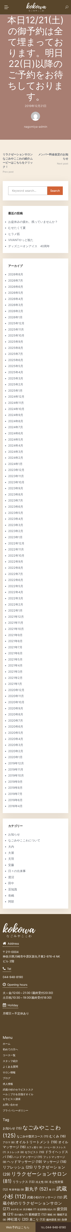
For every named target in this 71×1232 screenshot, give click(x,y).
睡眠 (52, 1214)
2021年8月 (15, 641)
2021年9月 (15, 635)
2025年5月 (15, 366)
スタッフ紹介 (10, 1060)
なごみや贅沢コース (32, 1136)
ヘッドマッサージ (24, 1162)
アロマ (9, 1142)
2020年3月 (15, 745)
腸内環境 (53, 1219)
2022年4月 (15, 592)
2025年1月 (15, 390)
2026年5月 (15, 292)
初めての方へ (10, 1049)
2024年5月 (15, 439)
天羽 (11, 859)
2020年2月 (15, 751)
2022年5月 (15, 586)
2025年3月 (15, 378)
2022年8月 (15, 568)
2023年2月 (15, 531)
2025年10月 (16, 335)
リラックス (24, 1182)
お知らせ (14, 834)
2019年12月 (16, 763)
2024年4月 (15, 445)
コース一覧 (9, 1055)
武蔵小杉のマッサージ (44, 1197)
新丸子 (36, 1189)
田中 (11, 883)
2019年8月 (15, 787)
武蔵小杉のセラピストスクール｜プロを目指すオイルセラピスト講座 (18, 1094)
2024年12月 (16, 396)
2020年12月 (16, 690)
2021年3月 (15, 671)
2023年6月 (15, 506)
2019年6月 (15, 800)
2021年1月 (15, 684)
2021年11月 (15, 622)
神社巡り (18, 1219)
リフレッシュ (18, 1167)
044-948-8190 (53, 1227)
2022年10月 (16, 555)
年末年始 (16, 1189)
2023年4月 (15, 519)
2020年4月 (15, 739)
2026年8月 (15, 274)
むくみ (57, 1136)
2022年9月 (15, 561)
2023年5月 (15, 513)
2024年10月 (16, 409)
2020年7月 (15, 720)
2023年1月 (15, 537)
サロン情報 (9, 1072)
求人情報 (8, 1083)
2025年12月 (16, 323)
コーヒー (49, 1147)
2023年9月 (15, 488)
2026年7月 (15, 280)
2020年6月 (15, 726)
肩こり (37, 1219)
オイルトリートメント (36, 1142)
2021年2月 (15, 678)
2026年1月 (15, 317)
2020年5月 (15, 733)
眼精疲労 (38, 1214)
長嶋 (11, 895)
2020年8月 (15, 714)
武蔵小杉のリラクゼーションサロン (35, 1203)
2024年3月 (15, 451)
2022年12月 (16, 543)
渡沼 (11, 877)
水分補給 (29, 1209)
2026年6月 (15, 286)
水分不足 (16, 1209)
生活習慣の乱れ (46, 1209)
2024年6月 (15, 433)
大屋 (11, 853)
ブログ (6, 1078)
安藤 (11, 865)
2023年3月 (15, 525)
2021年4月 (15, 665)
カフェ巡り (34, 1147)
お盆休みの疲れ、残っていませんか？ (33, 222)
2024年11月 (16, 403)
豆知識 (12, 889)
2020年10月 (16, 702)
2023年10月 (16, 482)
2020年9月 (15, 708)
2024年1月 (15, 464)
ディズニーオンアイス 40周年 (29, 246)
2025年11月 (16, 329)
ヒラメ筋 (14, 234)
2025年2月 (15, 384)
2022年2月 (15, 604)
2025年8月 (15, 348)
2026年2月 (15, 311)
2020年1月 (15, 757)
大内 (11, 846)
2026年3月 (15, 305)
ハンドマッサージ (27, 1157)
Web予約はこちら (17, 1227)
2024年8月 (15, 421)
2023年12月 (16, 470)
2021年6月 (15, 653)
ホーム (6, 1043)
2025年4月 (15, 372)
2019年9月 (15, 781)
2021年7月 (15, 647)
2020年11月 (16, 696)
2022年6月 (15, 580)
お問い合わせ (10, 1104)
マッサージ (54, 1162)
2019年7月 (15, 794)
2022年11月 (16, 549)
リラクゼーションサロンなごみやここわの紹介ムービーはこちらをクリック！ (18, 160)
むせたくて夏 (17, 228)
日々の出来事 (17, 871)
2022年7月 (15, 574)
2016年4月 (15, 806)
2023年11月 (16, 476)
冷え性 (42, 1182)
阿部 (11, 901)
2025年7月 (15, 354)
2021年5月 (15, 659)
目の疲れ (21, 1214)
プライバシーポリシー (15, 1110)
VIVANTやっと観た (20, 240)
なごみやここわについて (24, 840)
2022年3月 (15, 598)
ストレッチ (15, 1152)
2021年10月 (16, 629)
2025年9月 (15, 341)
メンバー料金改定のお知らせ (53, 156)
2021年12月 (16, 616)
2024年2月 (15, 457)
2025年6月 (15, 360)
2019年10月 (16, 775)
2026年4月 (15, 299)
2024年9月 (15, 415)
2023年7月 (15, 500)
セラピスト (34, 1152)
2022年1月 (15, 610)
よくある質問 (10, 1066)
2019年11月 (15, 769)
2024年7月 (15, 427)
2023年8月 (15, 494)
